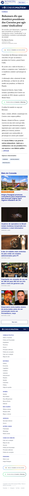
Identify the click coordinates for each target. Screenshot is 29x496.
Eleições (5, 377)
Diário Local (6, 459)
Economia (5, 365)
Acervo (4, 347)
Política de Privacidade (9, 340)
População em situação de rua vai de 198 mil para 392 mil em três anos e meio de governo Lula (14, 281)
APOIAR (6, 151)
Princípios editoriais (8, 349)
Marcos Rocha (8, 40)
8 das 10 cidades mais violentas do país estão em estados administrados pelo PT (13, 254)
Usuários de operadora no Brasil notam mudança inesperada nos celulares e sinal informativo (13, 226)
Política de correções (8, 352)
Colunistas (5, 382)
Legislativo (5, 368)
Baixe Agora (22, 2)
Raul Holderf (6, 396)
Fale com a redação (8, 354)
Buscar (25, 7)
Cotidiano (5, 11)
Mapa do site (6, 356)
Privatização (6, 162)
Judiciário (5, 373)
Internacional (6, 375)
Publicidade (6, 428)
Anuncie (5, 445)
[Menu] (3, 7)
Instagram (12, 488)
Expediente (6, 342)
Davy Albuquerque (7, 399)
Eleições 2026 (6, 411)
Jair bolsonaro (14, 159)
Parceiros (5, 344)
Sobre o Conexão (7, 337)
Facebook (5, 488)
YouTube (18, 488)
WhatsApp (5, 431)
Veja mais (14, 322)
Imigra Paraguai (7, 461)
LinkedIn (22, 488)
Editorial (5, 403)
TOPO (25, 329)
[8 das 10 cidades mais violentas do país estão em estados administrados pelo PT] (14, 242)
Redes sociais (6, 433)
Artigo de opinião (7, 387)
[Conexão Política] (14, 8)
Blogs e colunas (7, 414)
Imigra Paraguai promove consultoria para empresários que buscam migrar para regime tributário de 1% (13, 197)
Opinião (5, 380)
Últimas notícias (7, 409)
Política (5, 363)
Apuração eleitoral (7, 420)
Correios (5, 159)
